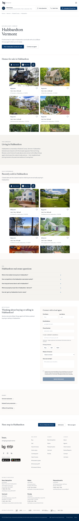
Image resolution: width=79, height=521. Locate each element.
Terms (75, 517)
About (65, 440)
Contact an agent (32, 46)
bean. (4, 438)
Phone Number (46, 328)
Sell (51, 347)
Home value (34, 450)
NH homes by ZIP (35, 464)
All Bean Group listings (8, 408)
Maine (48, 443)
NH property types (36, 460)
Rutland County (15, 13)
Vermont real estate (8, 398)
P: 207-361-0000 (31, 487)
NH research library (36, 467)
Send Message (59, 379)
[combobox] (59, 337)
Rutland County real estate (9, 403)
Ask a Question (43, 8)
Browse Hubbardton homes (47, 424)
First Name (45, 314)
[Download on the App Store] (6, 460)
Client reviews (67, 446)
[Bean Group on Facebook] (3, 453)
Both (58, 347)
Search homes (35, 446)
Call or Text (55, 8)
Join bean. (66, 457)
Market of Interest (47, 351)
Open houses (34, 457)
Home (3, 13)
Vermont (9, 13)
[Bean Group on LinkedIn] (11, 453)
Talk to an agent (72, 424)
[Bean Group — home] (7, 3)
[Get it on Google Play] (16, 460)
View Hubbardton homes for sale (13, 46)
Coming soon (34, 453)
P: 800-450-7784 (57, 487)
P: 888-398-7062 (6, 489)
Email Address (46, 321)
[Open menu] (76, 3)
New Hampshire (51, 440)
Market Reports (67, 450)
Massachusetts (51, 446)
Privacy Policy (69, 517)
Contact (65, 453)
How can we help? (47, 358)
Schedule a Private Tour (70, 8)
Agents (65, 443)
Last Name (62, 314)
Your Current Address (50, 334)
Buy (45, 347)
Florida (49, 453)
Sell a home (61, 424)
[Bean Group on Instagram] (7, 453)
